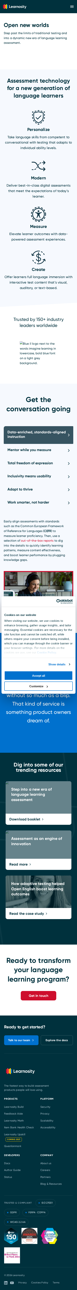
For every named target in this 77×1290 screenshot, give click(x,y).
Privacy (44, 1113)
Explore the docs (57, 1040)
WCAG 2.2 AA (17, 1222)
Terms (56, 1282)
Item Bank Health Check (19, 1127)
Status (8, 1177)
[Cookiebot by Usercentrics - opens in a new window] (56, 601)
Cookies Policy (39, 1282)
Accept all (38, 675)
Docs (7, 1163)
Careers (45, 1170)
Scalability (46, 1120)
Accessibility (47, 1127)
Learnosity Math (14, 1120)
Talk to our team (19, 1040)
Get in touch (38, 996)
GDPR (13, 1212)
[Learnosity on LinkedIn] (5, 1283)
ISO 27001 (47, 1202)
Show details (56, 664)
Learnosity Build (14, 1106)
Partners (45, 1177)
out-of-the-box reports (37, 540)
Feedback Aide (13, 1113)
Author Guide (12, 1170)
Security (45, 1106)
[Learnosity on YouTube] (12, 1283)
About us (45, 1163)
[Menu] (72, 6)
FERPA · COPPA (36, 1212)
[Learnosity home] (14, 6)
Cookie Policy (46, 652)
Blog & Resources (51, 1183)
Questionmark (12, 1146)
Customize (36, 686)
